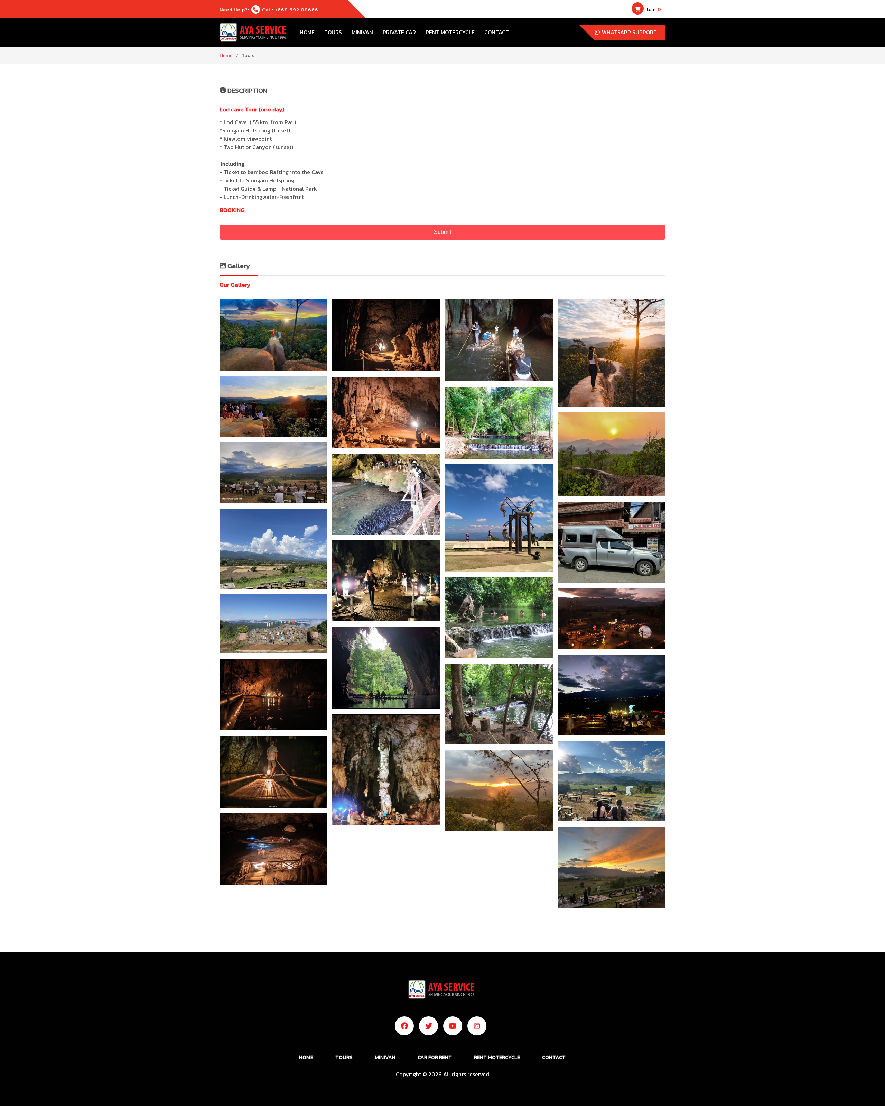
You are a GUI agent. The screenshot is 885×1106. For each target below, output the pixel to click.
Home (226, 55)
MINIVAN (385, 1057)
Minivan (362, 32)
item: (652, 9)
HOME (307, 32)
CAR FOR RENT (435, 1057)
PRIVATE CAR (399, 32)
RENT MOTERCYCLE (450, 32)
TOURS (333, 32)
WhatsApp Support (628, 32)
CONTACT (496, 32)
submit (442, 232)
